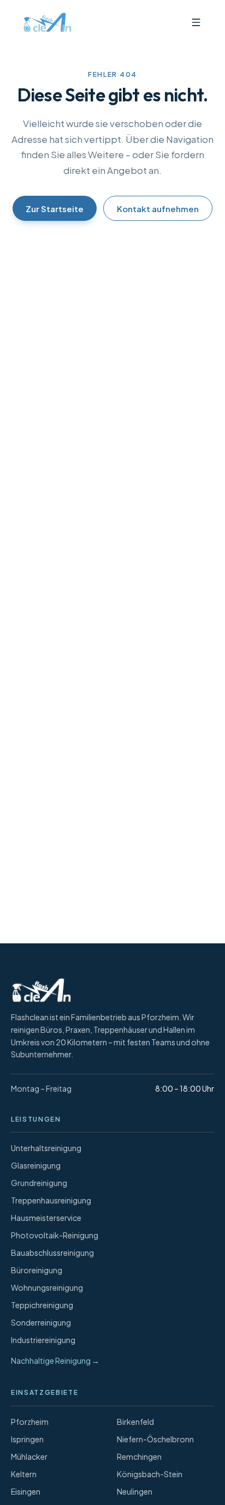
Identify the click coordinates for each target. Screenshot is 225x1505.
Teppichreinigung (42, 1305)
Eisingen (25, 1491)
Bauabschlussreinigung (52, 1252)
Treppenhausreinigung (51, 1200)
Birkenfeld (135, 1421)
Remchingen (139, 1456)
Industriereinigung (43, 1340)
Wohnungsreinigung (47, 1287)
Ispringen (27, 1439)
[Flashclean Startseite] (45, 22)
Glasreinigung (36, 1165)
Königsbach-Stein (149, 1474)
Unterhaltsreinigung (46, 1148)
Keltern (24, 1474)
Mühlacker (29, 1456)
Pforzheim (30, 1421)
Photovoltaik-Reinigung (54, 1235)
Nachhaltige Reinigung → (55, 1360)
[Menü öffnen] (196, 22)
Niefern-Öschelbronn (155, 1439)
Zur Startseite (55, 208)
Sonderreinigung (41, 1322)
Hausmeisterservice (46, 1218)
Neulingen (134, 1491)
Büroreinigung (36, 1270)
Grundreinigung (39, 1183)
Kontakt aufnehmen (158, 208)
